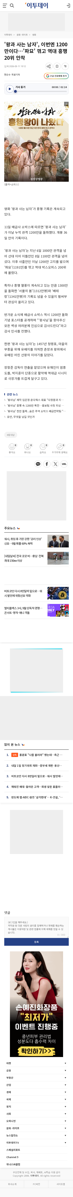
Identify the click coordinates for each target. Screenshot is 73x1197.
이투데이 (8, 34)
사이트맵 (61, 1184)
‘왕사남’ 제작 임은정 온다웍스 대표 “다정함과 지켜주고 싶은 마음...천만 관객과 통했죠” (36, 400)
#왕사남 (11, 435)
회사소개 (12, 1184)
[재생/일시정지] (10, 89)
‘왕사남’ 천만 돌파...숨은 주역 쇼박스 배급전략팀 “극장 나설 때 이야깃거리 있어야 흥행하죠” (36, 411)
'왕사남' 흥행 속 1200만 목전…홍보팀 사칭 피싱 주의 (36, 405)
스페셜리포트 (13, 1150)
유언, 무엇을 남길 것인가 (21, 417)
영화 (34, 34)
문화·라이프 (22, 34)
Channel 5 (12, 1157)
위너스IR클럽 (13, 1164)
